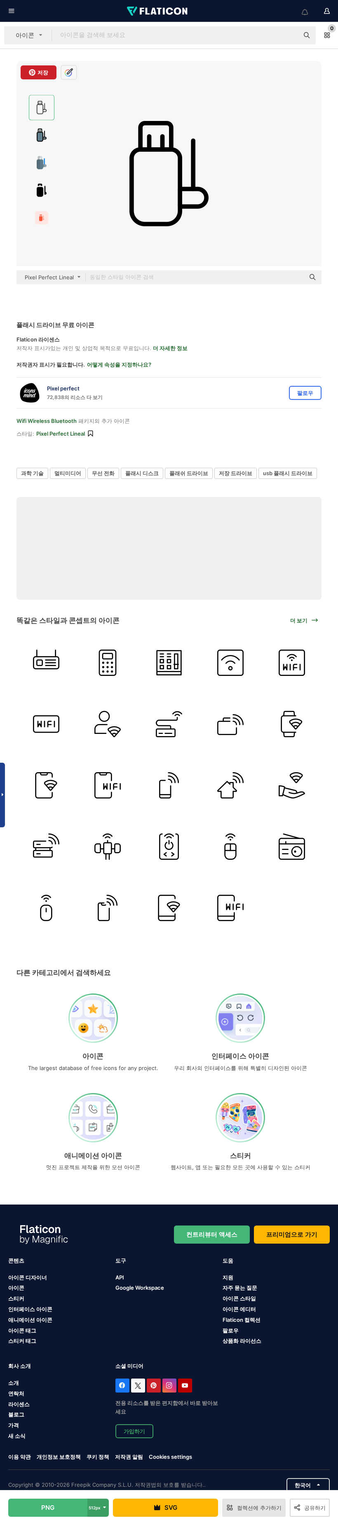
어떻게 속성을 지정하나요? (119, 364)
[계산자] (107, 663)
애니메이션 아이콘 (30, 1319)
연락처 (16, 1393)
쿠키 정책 (98, 1456)
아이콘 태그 (22, 1330)
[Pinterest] (154, 1386)
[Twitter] (138, 1386)
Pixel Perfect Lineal (60, 433)
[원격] (169, 846)
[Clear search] (288, 35)
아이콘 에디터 (239, 1309)
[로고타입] (292, 663)
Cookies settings (170, 1457)
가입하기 (134, 1431)
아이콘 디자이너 (27, 1277)
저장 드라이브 (235, 473)
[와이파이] (46, 663)
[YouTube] (185, 1386)
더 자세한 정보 (170, 348)
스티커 (16, 1298)
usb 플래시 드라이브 (287, 473)
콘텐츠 (16, 1260)
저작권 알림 (129, 1456)
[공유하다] (292, 785)
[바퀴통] (169, 724)
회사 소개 (19, 1366)
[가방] (230, 724)
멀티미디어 (67, 473)
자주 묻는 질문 (240, 1287)
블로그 (16, 1414)
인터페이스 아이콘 (30, 1309)
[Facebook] (122, 1386)
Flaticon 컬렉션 (242, 1319)
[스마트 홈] (230, 785)
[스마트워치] (292, 724)
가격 (13, 1425)
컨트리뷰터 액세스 (211, 1234)
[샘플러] (169, 663)
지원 (228, 1277)
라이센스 (19, 1404)
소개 (13, 1382)
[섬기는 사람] (46, 846)
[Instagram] (169, 1386)
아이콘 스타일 (239, 1298)
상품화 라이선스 (242, 1340)
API (119, 1277)
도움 (228, 1260)
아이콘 (16, 1287)
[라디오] (292, 846)
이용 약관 (19, 1456)
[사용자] (107, 724)
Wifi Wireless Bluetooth (46, 421)
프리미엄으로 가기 (291, 1234)
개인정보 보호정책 (59, 1456)
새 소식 (17, 1435)
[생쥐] (230, 846)
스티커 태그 (22, 1340)
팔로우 (231, 1330)
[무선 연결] (230, 663)
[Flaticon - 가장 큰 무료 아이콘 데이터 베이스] (158, 11)
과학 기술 (32, 473)
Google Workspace (139, 1287)
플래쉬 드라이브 (188, 473)
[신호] (107, 846)
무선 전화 (103, 473)
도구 (120, 1260)
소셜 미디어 (129, 1366)
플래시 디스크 (142, 473)
